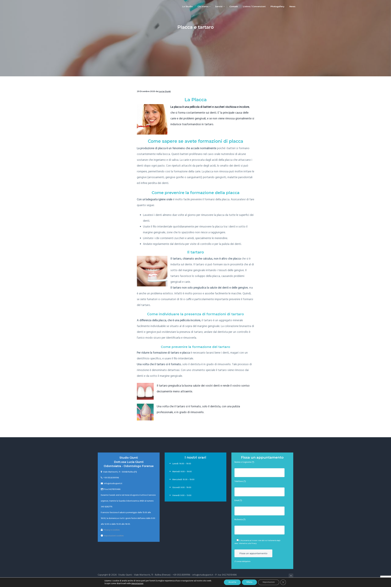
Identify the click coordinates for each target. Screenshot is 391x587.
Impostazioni (269, 582)
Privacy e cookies (112, 530)
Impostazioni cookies (114, 536)
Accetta (232, 582)
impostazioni (137, 583)
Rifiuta (249, 582)
